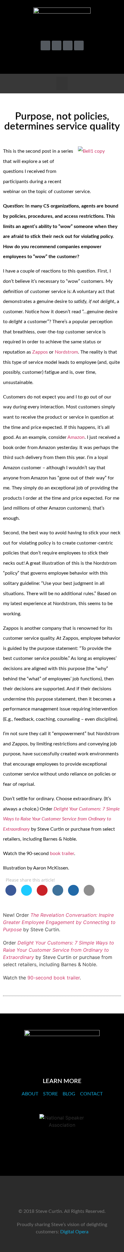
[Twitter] (45, 45)
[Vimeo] (56, 45)
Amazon (76, 437)
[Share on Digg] (73, 894)
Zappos (40, 352)
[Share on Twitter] (26, 894)
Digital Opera (74, 1231)
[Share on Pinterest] (42, 894)
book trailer (62, 853)
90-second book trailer (53, 978)
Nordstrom (66, 352)
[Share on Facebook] (10, 894)
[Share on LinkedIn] (57, 894)
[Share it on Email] (89, 894)
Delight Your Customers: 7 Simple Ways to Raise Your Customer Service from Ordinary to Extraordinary (58, 950)
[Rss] (79, 45)
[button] (110, 61)
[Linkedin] (68, 45)
